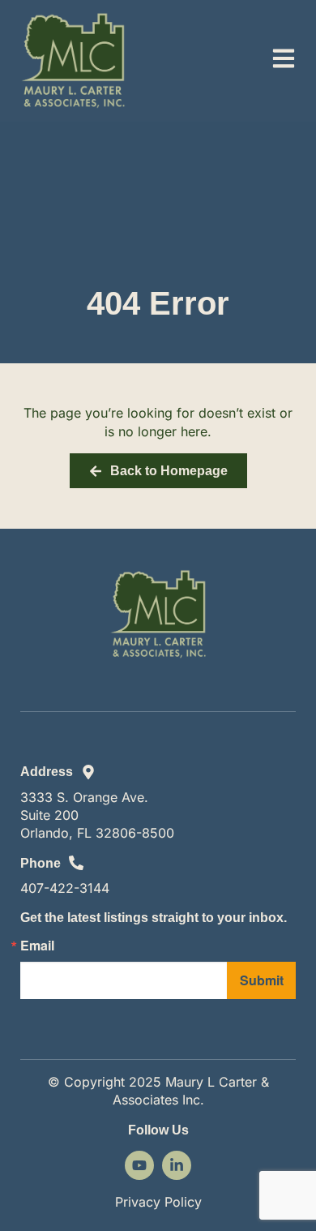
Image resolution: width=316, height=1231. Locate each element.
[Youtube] (139, 1165)
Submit (262, 980)
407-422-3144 (64, 888)
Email (37, 945)
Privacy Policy (158, 1202)
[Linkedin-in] (176, 1165)
